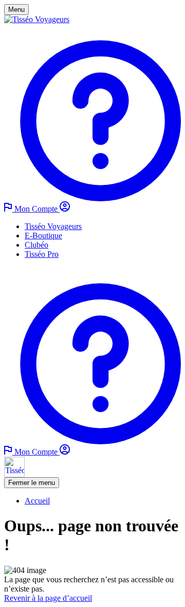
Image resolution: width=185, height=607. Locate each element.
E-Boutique (43, 235)
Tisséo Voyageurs (53, 226)
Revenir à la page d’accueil (48, 598)
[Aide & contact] (92, 198)
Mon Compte (37, 208)
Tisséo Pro (42, 254)
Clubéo (36, 244)
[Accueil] (36, 19)
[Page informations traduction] (9, 208)
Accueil (37, 500)
